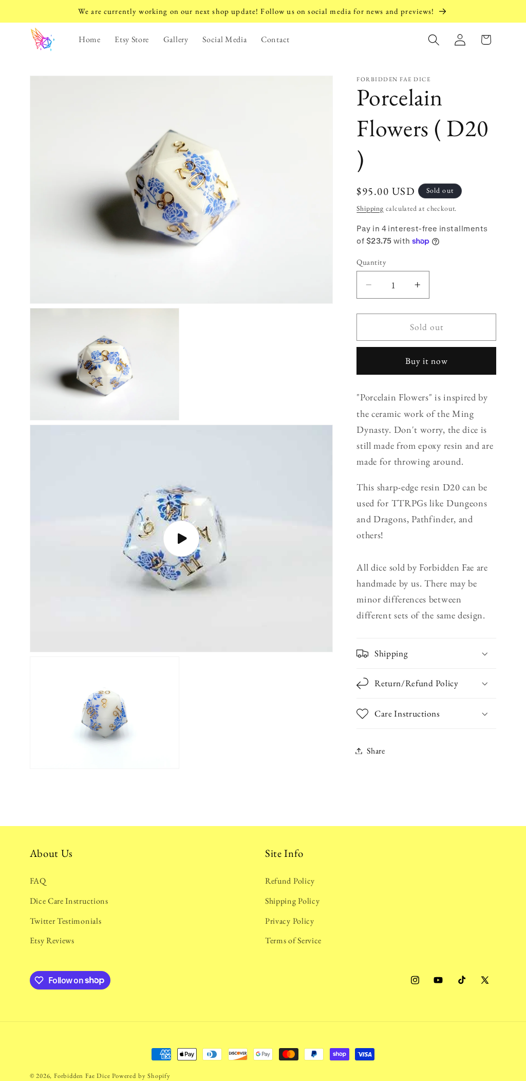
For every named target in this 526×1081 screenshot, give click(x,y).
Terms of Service (293, 940)
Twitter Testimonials (66, 920)
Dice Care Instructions (69, 900)
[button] (434, 40)
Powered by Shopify (141, 1075)
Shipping (369, 208)
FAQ (38, 880)
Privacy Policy (289, 920)
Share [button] (376, 750)
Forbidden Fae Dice (82, 1075)
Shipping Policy (292, 900)
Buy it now (426, 361)
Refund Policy (290, 880)
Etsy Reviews (52, 940)
